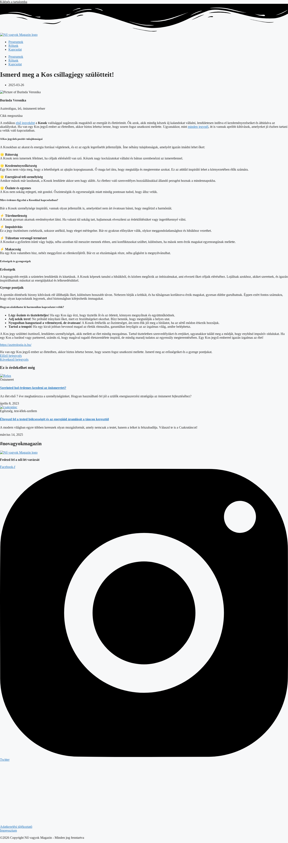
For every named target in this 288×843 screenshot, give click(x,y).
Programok (15, 42)
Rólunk (13, 45)
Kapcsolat (15, 49)
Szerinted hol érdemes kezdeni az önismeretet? (33, 388)
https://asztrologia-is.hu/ (15, 345)
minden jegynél (198, 126)
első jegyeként (25, 123)
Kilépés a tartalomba (13, 2)
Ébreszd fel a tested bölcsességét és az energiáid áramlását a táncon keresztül (54, 419)
